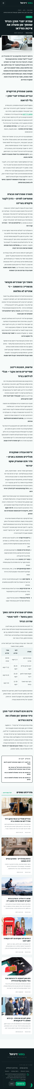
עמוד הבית (29, 10)
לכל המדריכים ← (7, 793)
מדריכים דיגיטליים (11, 1068)
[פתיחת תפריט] (3, 3)
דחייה (11, 1084)
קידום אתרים (24, 1068)
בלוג (24, 10)
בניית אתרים (15, 1071)
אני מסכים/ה (20, 1084)
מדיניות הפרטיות (16, 1079)
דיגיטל (19, 10)
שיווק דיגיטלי (25, 1071)
